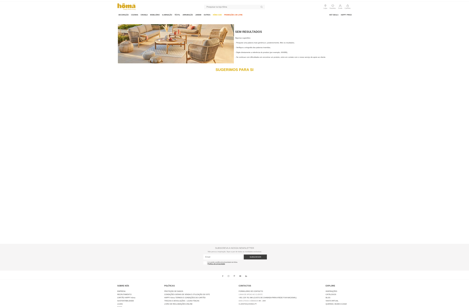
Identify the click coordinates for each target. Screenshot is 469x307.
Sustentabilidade (125, 301)
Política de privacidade (216, 264)
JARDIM (198, 15)
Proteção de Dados (173, 291)
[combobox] (234, 7)
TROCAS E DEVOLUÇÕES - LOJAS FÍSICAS (181, 301)
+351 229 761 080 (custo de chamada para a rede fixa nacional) (268, 298)
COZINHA (134, 15)
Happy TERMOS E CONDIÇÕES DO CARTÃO (185, 298)
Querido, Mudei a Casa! (336, 304)
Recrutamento (124, 294)
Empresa (121, 291)
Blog (328, 298)
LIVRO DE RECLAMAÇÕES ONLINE (178, 304)
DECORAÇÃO (123, 15)
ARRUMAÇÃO (188, 15)
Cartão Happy (126, 298)
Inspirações (331, 291)
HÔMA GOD (217, 15)
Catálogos (331, 294)
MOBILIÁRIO (155, 15)
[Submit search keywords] (261, 7)
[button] (340, 7)
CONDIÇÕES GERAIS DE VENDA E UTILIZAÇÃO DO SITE (187, 294)
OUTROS (207, 15)
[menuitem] (123, 15)
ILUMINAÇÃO (167, 15)
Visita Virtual (332, 301)
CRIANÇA (144, 15)
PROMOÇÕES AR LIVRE (233, 15)
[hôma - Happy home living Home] (126, 9)
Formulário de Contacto (251, 291)
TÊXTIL (177, 15)
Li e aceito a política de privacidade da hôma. (223, 262)
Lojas (120, 304)
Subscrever (255, 257)
